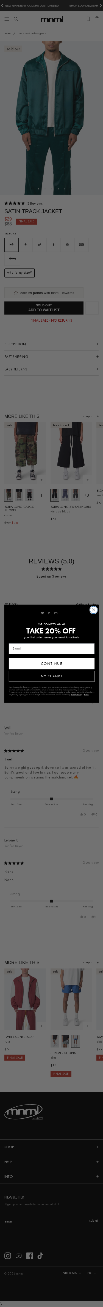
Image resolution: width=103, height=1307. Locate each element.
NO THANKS (51, 676)
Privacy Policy (76, 694)
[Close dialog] (93, 610)
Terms (86, 694)
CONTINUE (51, 663)
